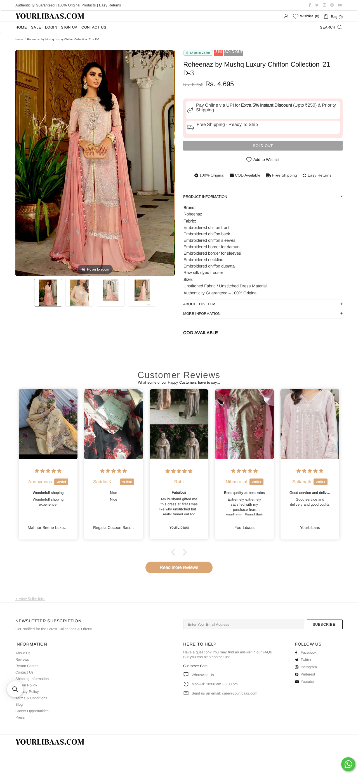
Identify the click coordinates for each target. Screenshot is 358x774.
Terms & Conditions (31, 698)
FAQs (267, 652)
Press (20, 717)
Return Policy (26, 685)
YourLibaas (50, 16)
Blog (19, 704)
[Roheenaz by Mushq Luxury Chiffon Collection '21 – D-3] (48, 293)
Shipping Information (32, 679)
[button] (175, 552)
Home (19, 39)
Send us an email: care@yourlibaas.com (224, 693)
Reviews (22, 659)
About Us (22, 653)
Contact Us (24, 672)
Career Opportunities (32, 711)
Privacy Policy (27, 691)
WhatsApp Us (203, 675)
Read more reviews (179, 567)
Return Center (26, 666)
